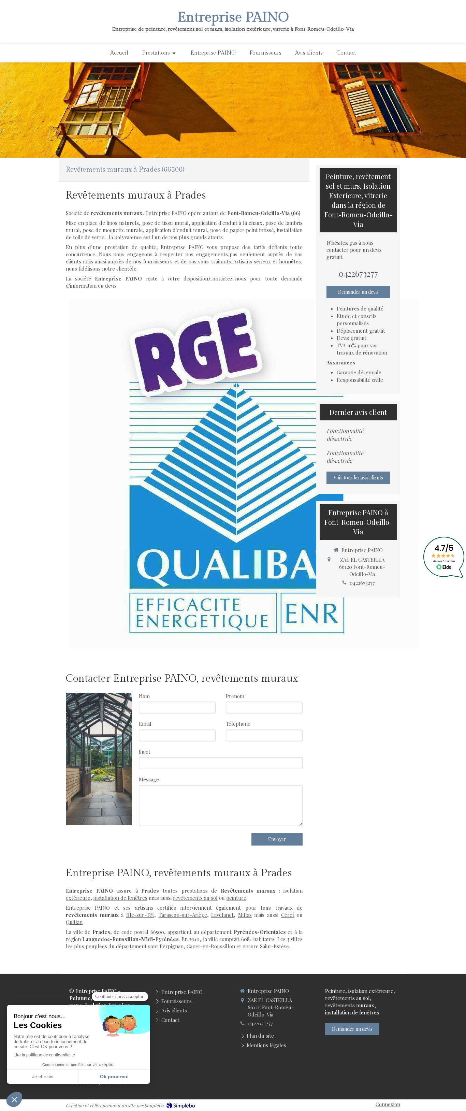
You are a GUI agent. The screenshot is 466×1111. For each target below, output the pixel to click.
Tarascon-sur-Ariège (183, 914)
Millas (245, 914)
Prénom (235, 696)
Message (149, 779)
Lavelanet (222, 914)
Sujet (144, 751)
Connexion (388, 1104)
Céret (287, 914)
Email (145, 723)
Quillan (74, 922)
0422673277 (358, 273)
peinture (236, 897)
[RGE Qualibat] (244, 473)
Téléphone (238, 723)
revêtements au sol (195, 897)
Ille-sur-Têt (140, 914)
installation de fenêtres (120, 897)
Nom (144, 696)
